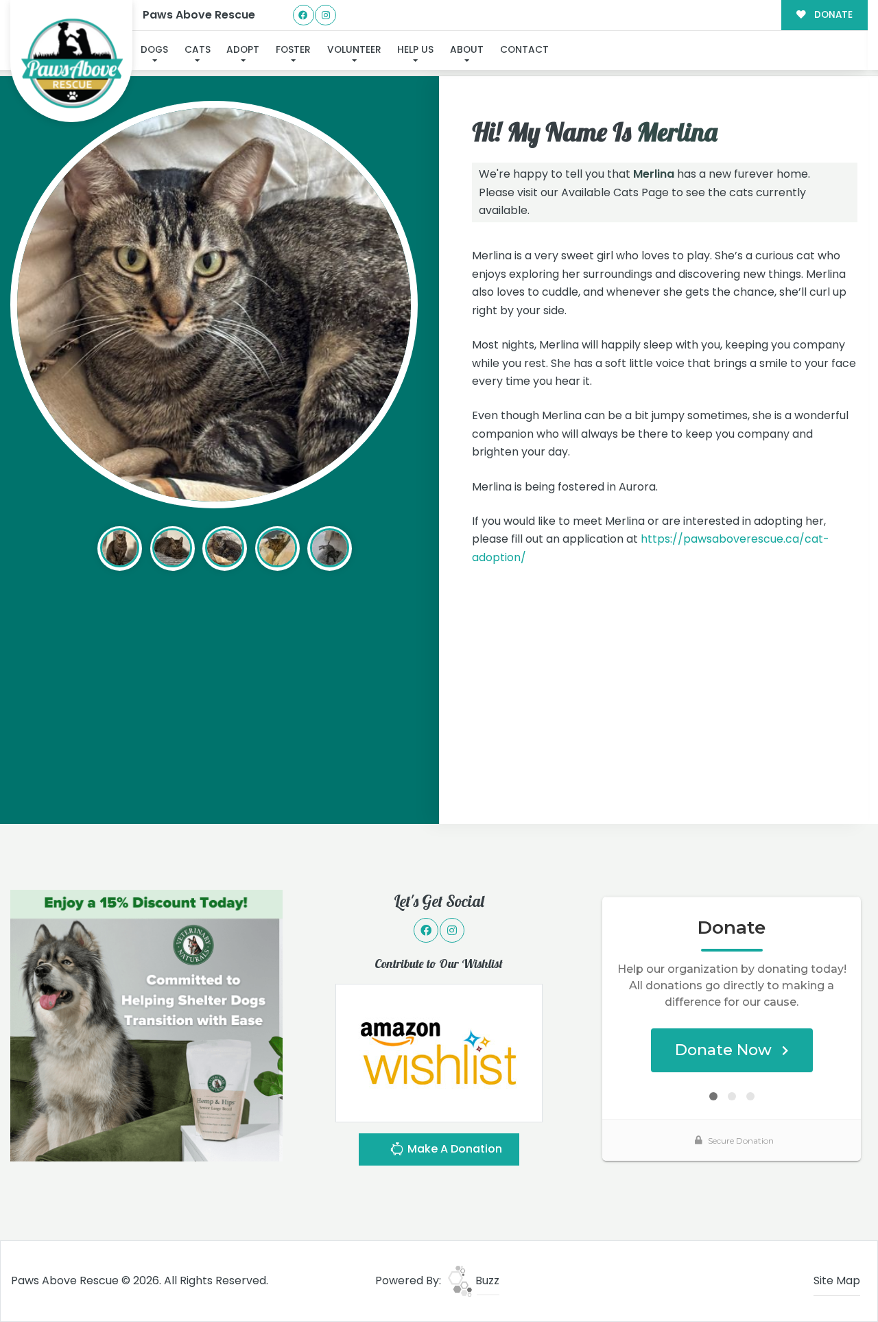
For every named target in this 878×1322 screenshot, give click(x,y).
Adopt (242, 49)
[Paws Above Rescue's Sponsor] (146, 1024)
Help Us (415, 49)
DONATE (832, 14)
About (467, 49)
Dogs (154, 49)
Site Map (837, 1280)
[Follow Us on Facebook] (303, 15)
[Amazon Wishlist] (439, 1052)
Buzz (486, 1280)
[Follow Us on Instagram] (325, 15)
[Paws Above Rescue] (71, 61)
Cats (198, 49)
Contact (524, 49)
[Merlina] (214, 304)
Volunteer (354, 49)
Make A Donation (453, 1149)
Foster (293, 49)
